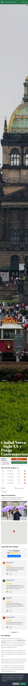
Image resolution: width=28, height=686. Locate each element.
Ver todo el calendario (19, 462)
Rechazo (15, 683)
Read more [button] (9, 607)
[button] (14, 531)
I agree (23, 683)
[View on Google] (4, 563)
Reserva (20, 459)
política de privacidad (14, 680)
